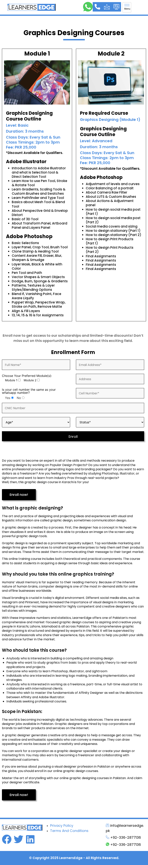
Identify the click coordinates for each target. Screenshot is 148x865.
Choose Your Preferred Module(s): (27, 375)
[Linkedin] (30, 839)
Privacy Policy (61, 825)
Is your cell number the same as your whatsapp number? (29, 391)
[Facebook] (7, 839)
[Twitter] (18, 839)
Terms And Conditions (69, 830)
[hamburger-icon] (127, 7)
